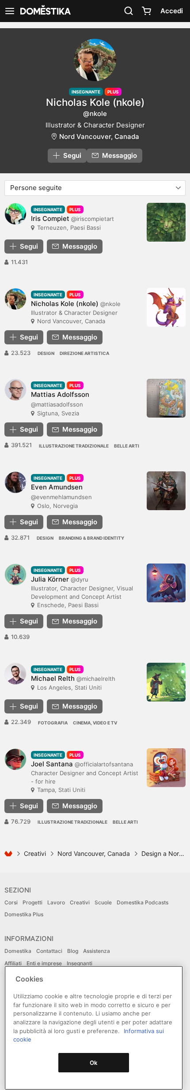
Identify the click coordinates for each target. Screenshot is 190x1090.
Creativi (35, 853)
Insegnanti (79, 963)
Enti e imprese (44, 963)
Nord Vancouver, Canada (99, 136)
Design (46, 353)
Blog (72, 951)
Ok (94, 1062)
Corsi (11, 902)
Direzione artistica (84, 353)
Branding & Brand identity (91, 538)
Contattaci (49, 951)
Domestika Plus (23, 914)
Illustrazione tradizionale (74, 445)
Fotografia (53, 722)
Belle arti (126, 445)
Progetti (32, 902)
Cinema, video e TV (95, 722)
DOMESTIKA (45, 11)
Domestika (17, 951)
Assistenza (96, 951)
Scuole (103, 902)
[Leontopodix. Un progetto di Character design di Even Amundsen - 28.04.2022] (166, 490)
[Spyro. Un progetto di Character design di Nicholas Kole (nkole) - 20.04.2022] (166, 307)
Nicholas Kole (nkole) (95, 102)
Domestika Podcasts (142, 902)
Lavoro (56, 902)
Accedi (171, 11)
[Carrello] (146, 11)
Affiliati (13, 963)
